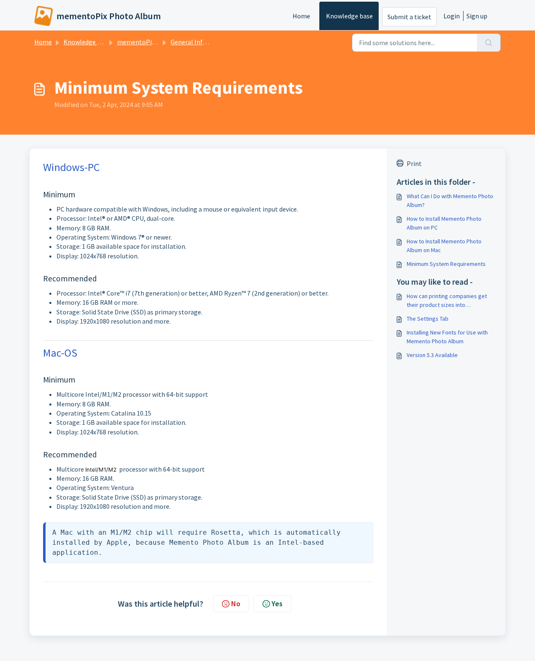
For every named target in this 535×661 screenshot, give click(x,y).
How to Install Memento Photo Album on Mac (444, 245)
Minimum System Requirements (446, 264)
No (235, 603)
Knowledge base (349, 16)
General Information (200, 42)
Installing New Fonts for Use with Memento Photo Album (447, 337)
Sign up (476, 16)
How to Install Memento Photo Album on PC (444, 223)
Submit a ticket (409, 17)
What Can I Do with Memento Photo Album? (450, 200)
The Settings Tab (427, 318)
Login (451, 16)
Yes (277, 603)
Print (414, 163)
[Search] (489, 42)
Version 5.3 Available (432, 355)
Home (301, 16)
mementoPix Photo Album (155, 42)
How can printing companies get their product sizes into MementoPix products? (447, 300)
